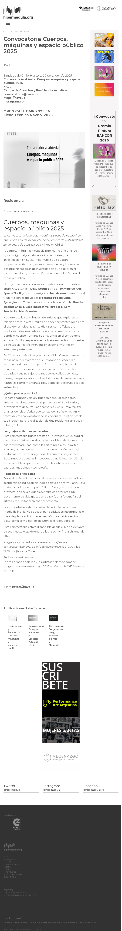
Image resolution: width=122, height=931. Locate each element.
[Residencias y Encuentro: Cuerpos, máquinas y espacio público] (12, 618)
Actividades (10, 859)
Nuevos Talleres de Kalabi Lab (104, 215)
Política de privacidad (24, 929)
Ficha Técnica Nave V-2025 (28, 115)
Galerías (8, 869)
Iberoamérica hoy (13, 874)
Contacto (9, 890)
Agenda (7, 867)
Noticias (24, 31)
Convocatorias (11, 31)
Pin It (7, 65)
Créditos (38, 929)
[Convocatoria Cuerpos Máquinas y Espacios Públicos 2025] (33, 618)
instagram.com (15, 101)
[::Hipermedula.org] (21, 12)
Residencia (13, 200)
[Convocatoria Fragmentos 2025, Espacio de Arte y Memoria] (53, 618)
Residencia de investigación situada (104, 267)
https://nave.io (14, 98)
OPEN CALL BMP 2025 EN (27, 111)
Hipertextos (10, 872)
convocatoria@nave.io (20, 94)
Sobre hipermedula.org (16, 893)
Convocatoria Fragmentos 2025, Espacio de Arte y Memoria (56, 635)
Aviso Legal (8, 929)
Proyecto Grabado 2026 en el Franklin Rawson (104, 327)
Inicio (6, 857)
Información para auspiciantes (20, 895)
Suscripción (10, 877)
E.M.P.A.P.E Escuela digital (106, 121)
